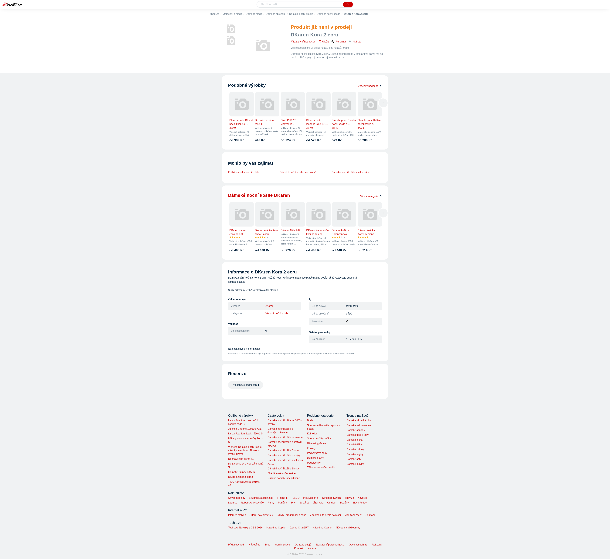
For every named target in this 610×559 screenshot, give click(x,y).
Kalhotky (312, 433)
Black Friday (359, 502)
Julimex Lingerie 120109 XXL (244, 428)
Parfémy (282, 502)
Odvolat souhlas (358, 544)
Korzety (311, 448)
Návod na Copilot (276, 527)
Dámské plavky (315, 457)
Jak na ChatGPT (299, 527)
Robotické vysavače (252, 502)
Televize (349, 497)
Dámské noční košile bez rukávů (298, 172)
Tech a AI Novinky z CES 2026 (245, 527)
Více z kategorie (369, 196)
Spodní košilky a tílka (319, 438)
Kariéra (312, 548)
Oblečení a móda (232, 14)
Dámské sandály (355, 430)
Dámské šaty (353, 459)
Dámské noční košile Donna (283, 450)
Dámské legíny (354, 454)
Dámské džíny (354, 444)
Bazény (344, 502)
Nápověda (254, 544)
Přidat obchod (236, 544)
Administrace (282, 544)
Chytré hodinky (236, 497)
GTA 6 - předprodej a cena (291, 515)
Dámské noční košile (328, 14)
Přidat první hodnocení (303, 41)
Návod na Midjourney (348, 527)
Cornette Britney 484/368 (242, 472)
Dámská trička (354, 439)
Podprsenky (314, 462)
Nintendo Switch (331, 497)
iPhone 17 (283, 497)
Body (310, 420)
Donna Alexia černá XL (241, 459)
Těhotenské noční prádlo (321, 467)
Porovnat (341, 41)
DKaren (269, 306)
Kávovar (362, 497)
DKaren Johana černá (240, 476)
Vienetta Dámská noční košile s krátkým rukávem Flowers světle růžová (245, 450)
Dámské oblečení (275, 14)
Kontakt (298, 548)
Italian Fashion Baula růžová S (245, 433)
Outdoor (331, 502)
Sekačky (304, 502)
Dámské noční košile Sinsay (283, 468)
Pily (293, 502)
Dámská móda (254, 14)
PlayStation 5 (310, 497)
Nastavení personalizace (330, 544)
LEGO (295, 497)
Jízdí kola (318, 502)
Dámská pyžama (316, 443)
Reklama (377, 544)
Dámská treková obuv (358, 425)
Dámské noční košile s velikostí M (350, 172)
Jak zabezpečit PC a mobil (360, 515)
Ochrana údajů (303, 544)
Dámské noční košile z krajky (284, 455)
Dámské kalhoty (355, 449)
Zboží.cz (214, 14)
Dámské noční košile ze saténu (285, 437)
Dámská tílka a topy (357, 434)
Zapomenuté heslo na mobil (326, 515)
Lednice (232, 502)
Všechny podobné (368, 86)
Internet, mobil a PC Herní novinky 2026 (250, 515)
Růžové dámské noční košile (284, 478)
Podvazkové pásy (317, 453)
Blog (267, 544)
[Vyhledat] (348, 4)
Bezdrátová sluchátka (261, 497)
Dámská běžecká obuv (359, 420)
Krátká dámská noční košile (243, 172)
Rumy (271, 502)
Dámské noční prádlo (301, 14)
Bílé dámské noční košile (282, 473)
